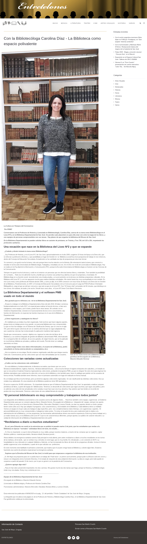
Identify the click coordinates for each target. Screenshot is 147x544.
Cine (95, 23)
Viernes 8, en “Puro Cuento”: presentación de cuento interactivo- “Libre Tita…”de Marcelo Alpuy (127, 64)
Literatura (76, 23)
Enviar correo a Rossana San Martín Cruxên (90, 528)
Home (117, 93)
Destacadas (119, 87)
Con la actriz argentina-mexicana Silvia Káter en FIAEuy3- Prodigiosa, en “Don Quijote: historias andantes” (128, 39)
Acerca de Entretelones (121, 537)
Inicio (55, 23)
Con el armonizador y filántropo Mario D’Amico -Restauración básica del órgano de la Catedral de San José (128, 47)
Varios (132, 23)
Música (64, 23)
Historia (122, 23)
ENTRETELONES (7, 537)
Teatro (87, 23)
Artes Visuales (108, 23)
